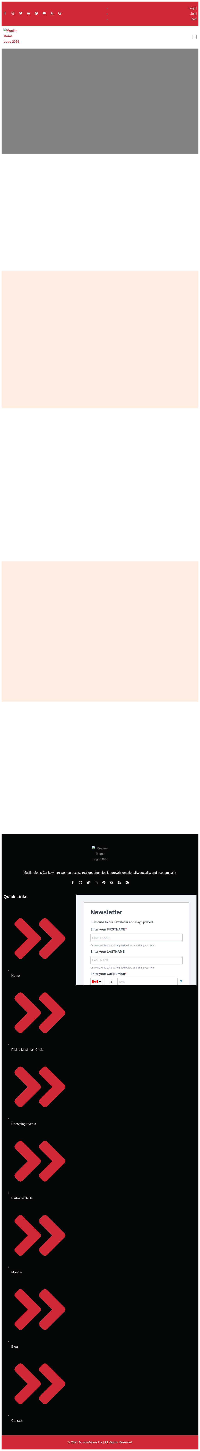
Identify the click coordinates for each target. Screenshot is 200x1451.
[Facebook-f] (5, 13)
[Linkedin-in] (28, 13)
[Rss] (52, 13)
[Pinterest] (36, 13)
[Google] (59, 13)
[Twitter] (20, 13)
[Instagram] (12, 13)
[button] (194, 37)
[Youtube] (44, 13)
